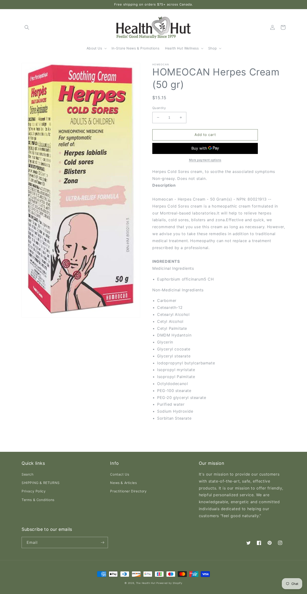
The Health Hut (146, 583)
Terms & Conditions (38, 500)
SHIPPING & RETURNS (41, 483)
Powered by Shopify (169, 583)
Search (28, 474)
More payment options (205, 160)
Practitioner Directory (128, 491)
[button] (27, 27)
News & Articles (123, 483)
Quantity (159, 108)
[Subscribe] (102, 542)
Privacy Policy (34, 491)
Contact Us (119, 474)
